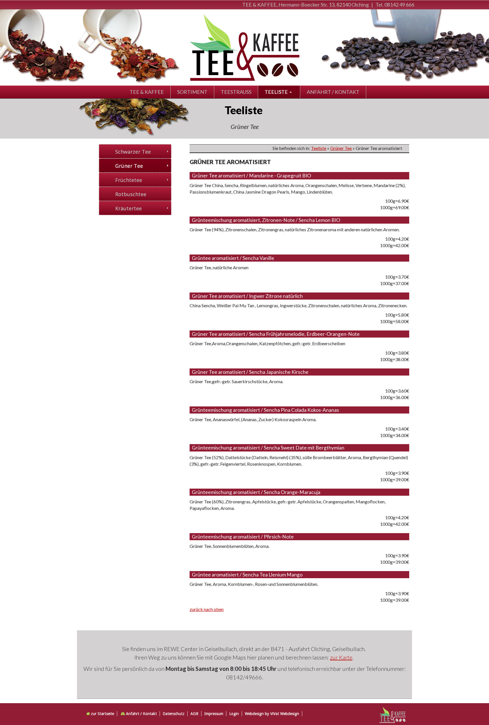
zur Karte (341, 657)
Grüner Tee (341, 148)
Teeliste (318, 148)
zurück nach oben (207, 609)
